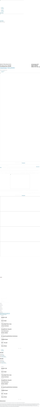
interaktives (2, 10)
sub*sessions (2, 11)
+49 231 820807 (2, 355)
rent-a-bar (2, 7)
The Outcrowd (2, 71)
